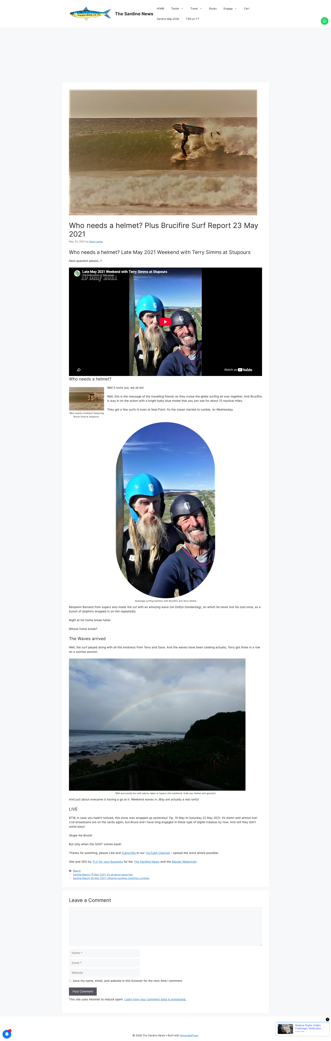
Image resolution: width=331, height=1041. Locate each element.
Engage (228, 8)
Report (77, 870)
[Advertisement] (165, 53)
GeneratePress (189, 1035)
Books (213, 8)
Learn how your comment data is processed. (155, 999)
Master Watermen (184, 861)
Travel (194, 8)
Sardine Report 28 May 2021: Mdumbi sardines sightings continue (111, 878)
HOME (160, 8)
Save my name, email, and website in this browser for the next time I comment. (128, 980)
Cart (246, 8)
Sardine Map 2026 (168, 18)
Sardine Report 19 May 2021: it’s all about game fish (103, 874)
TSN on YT (192, 18)
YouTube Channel (158, 853)
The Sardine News (134, 13)
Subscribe (129, 853)
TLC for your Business (107, 861)
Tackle (175, 8)
